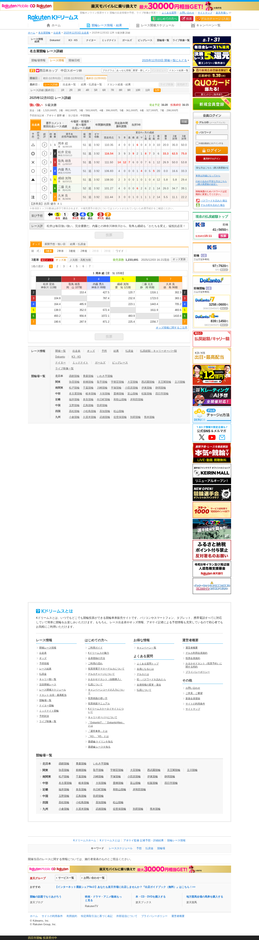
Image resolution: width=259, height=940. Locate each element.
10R (138, 90)
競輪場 (161, 848)
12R (157, 90)
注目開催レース (47, 684)
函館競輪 (74, 375)
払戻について (95, 684)
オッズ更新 (179, 259)
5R (95, 90)
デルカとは (143, 674)
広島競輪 (88, 405)
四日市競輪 (162, 393)
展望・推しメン (141, 70)
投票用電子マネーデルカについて (106, 668)
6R (104, 90)
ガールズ (100, 362)
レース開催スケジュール (52, 689)
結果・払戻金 (78, 244)
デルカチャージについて (101, 674)
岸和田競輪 (136, 399)
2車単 (60, 250)
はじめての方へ (167, 18)
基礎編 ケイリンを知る (100, 741)
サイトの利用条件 (195, 703)
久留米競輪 (89, 417)
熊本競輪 (149, 417)
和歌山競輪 (120, 399)
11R (147, 90)
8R (120, 90)
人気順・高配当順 (80, 259)
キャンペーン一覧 (146, 647)
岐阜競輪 (91, 393)
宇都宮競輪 (117, 381)
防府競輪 (102, 405)
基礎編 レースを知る (99, 746)
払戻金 (129, 350)
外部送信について (126, 916)
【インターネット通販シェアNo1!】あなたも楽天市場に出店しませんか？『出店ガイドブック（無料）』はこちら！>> (125, 886)
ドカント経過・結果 (119, 84)
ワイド (120, 250)
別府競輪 (135, 417)
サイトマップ (205, 12)
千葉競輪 (88, 387)
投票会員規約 (193, 658)
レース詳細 (51, 84)
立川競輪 (180, 381)
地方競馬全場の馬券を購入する (204, 896)
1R (62, 90)
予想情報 (44, 663)
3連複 (72, 250)
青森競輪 (88, 375)
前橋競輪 (88, 381)
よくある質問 (169, 12)
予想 (104, 350)
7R (112, 90)
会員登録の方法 (96, 658)
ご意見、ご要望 (194, 693)
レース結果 (45, 668)
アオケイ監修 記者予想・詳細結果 (143, 840)
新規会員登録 (212, 104)
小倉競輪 (74, 417)
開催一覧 (60, 350)
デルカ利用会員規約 (196, 653)
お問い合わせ (187, 12)
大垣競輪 (105, 393)
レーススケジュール (121, 848)
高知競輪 (105, 411)
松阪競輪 (146, 393)
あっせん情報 (123, 70)
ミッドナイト (80, 362)
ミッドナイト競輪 (49, 710)
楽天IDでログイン (211, 158)
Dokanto (60, 356)
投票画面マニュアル (99, 703)
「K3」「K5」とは (98, 736)
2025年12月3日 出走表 (76, 32)
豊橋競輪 (119, 393)
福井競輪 (74, 399)
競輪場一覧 (45, 700)
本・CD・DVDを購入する (151, 896)
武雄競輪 (105, 417)
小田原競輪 (131, 387)
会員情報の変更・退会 (149, 684)
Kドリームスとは (110, 840)
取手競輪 (102, 381)
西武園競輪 (148, 381)
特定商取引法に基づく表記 (97, 916)
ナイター (60, 362)
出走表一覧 (69, 84)
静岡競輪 (160, 387)
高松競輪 (74, 411)
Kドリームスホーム (84, 840)
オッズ (36, 244)
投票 (189, 18)
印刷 (184, 121)
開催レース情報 (47, 647)
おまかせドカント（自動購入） (105, 679)
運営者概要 (192, 647)
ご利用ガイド (95, 647)
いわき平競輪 (105, 375)
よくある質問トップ (148, 663)
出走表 (57, 32)
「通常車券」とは (97, 731)
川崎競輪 (102, 387)
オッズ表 (61, 259)
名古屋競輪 (44, 32)
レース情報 (57, 60)
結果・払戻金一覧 (91, 84)
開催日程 (74, 60)
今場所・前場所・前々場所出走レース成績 (81, 124)
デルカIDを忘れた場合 (213, 205)
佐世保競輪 (120, 417)
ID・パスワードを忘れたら (151, 679)
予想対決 (44, 716)
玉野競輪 (74, 405)
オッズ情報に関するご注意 (171, 327)
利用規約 (72, 916)
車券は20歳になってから (208, 175)
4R (87, 90)
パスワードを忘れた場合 (214, 200)
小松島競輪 (89, 411)
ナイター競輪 (46, 705)
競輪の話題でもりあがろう (46, 896)
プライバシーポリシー (198, 672)
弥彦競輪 (74, 381)
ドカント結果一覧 (178, 70)
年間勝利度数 (103, 124)
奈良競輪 (88, 399)
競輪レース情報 (176, 840)
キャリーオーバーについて (102, 717)
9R (129, 90)
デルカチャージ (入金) (215, 18)
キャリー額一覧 (47, 679)
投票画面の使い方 (97, 698)
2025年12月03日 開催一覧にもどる (164, 60)
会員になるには (145, 669)
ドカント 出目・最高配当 (53, 695)
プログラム (108, 70)
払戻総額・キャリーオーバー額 (158, 350)
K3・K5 (76, 356)
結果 (116, 350)
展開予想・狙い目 (55, 244)
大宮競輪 (132, 381)
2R (70, 90)
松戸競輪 (74, 387)
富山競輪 (132, 393)
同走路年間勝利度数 (121, 125)
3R (79, 90)
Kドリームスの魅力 (98, 653)
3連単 (48, 250)
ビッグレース (120, 362)
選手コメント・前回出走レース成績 (55, 125)
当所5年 (136, 124)
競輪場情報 (38, 60)
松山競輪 (119, 411)
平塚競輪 (116, 387)
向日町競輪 (103, 399)
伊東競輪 (146, 387)
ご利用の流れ (95, 663)
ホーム (31, 32)
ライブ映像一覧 (64, 368)
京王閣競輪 (164, 381)
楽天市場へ (222, 12)
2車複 (84, 250)
